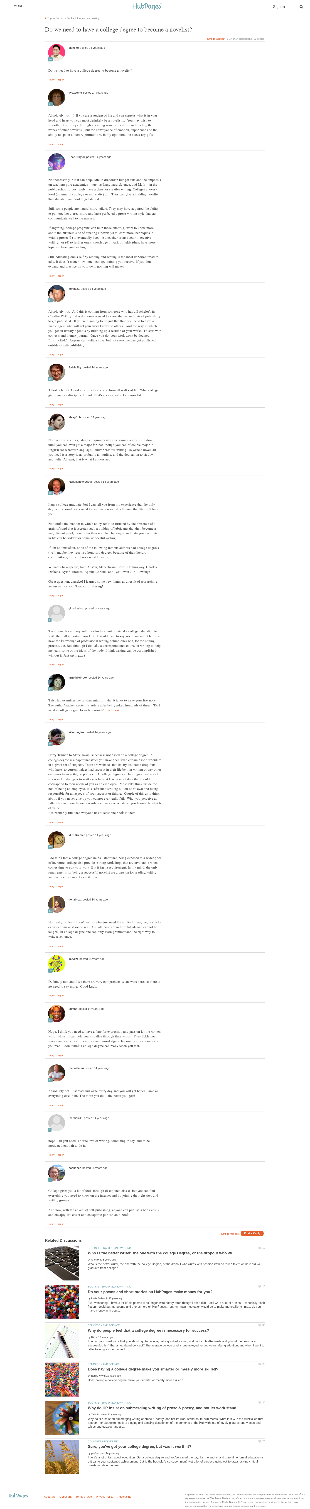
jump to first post (230, 1233)
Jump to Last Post (216, 38)
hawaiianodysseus (81, 481)
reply (51, 80)
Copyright (65, 1496)
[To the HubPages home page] (18, 1496)
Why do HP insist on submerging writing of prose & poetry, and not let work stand (162, 1408)
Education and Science (104, 1325)
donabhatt (75, 899)
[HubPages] (147, 7)
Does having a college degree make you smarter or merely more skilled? (153, 1369)
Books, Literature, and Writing (109, 1248)
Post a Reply (252, 1233)
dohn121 (74, 288)
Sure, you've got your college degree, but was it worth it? (139, 1446)
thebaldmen (76, 1068)
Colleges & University (103, 1441)
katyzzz (73, 959)
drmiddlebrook (78, 677)
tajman (73, 1008)
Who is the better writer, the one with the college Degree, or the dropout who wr (160, 1253)
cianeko (74, 47)
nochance (75, 1168)
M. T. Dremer (77, 835)
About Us (49, 1496)
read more (113, 710)
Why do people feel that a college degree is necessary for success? (148, 1330)
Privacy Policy (104, 1496)
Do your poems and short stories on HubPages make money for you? (150, 1292)
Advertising (124, 1496)
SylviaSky (75, 367)
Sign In (279, 7)
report (61, 80)
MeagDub (75, 417)
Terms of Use (84, 1496)
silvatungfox (76, 732)
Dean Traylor (77, 157)
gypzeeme (75, 92)
